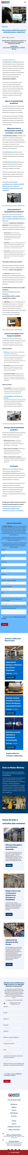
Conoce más (10, 677)
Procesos (14, 1110)
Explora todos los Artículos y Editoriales (14, 754)
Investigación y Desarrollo (14, 1126)
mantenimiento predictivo (9, 473)
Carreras (14, 1123)
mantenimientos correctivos (9, 62)
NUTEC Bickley (14, 1113)
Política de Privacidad (14, 1129)
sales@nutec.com (15, 1004)
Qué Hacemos (14, 1104)
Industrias (14, 1107)
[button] (25, 2)
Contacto (14, 1121)
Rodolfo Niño (14, 46)
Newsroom (14, 1116)
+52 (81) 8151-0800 (17, 1000)
